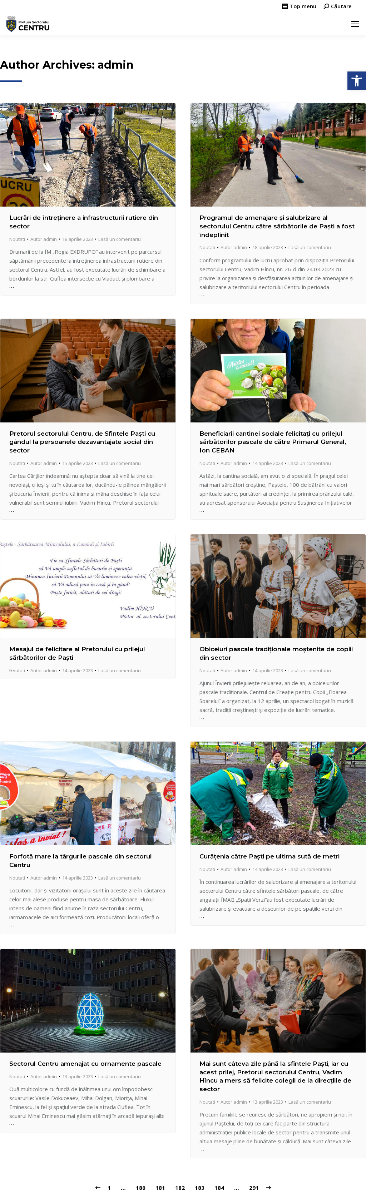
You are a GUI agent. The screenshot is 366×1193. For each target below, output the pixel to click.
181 (160, 1187)
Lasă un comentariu (119, 239)
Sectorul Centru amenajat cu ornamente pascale (85, 1063)
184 (219, 1187)
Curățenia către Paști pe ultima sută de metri (269, 856)
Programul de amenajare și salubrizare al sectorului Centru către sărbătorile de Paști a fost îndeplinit (277, 226)
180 (140, 1187)
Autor (43, 239)
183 (199, 1187)
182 (180, 1187)
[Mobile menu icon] (355, 24)
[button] (356, 80)
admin (116, 64)
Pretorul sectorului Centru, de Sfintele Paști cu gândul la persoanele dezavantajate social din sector (82, 442)
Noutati (17, 239)
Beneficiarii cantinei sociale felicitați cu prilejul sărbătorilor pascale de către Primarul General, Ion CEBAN (272, 442)
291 (254, 1187)
